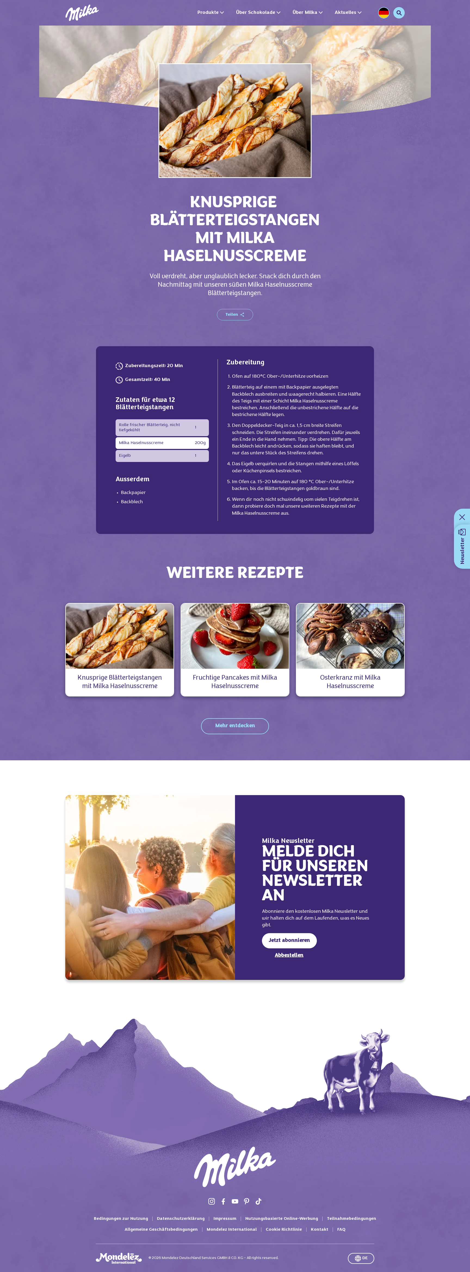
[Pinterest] (246, 1201)
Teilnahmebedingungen (351, 1219)
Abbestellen (289, 955)
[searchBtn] (399, 12)
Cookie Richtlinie (284, 1229)
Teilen (231, 314)
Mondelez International (232, 1229)
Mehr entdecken (235, 726)
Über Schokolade (255, 12)
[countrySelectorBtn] (383, 12)
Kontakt (319, 1229)
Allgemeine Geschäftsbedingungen (161, 1229)
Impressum (225, 1219)
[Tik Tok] (258, 1201)
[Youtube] (235, 1201)
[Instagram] (211, 1201)
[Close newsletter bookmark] (462, 517)
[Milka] (82, 12)
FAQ (341, 1229)
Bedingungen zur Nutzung (121, 1219)
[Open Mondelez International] (119, 1258)
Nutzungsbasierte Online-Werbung (281, 1219)
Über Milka (305, 12)
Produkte (208, 12)
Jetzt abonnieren (289, 940)
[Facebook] (223, 1201)
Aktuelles (345, 12)
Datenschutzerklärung (181, 1219)
